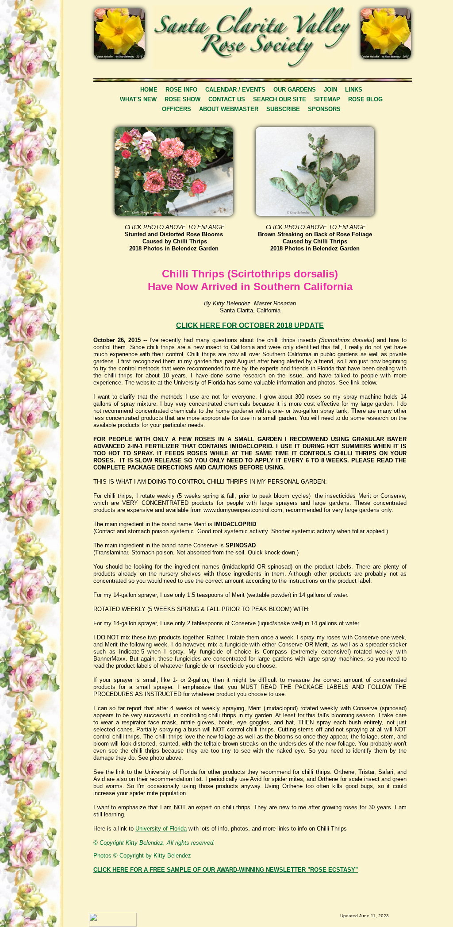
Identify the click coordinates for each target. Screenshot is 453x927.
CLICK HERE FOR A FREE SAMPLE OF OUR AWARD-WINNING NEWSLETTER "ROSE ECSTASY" (225, 869)
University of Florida (161, 828)
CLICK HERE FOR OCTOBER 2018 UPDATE (250, 325)
